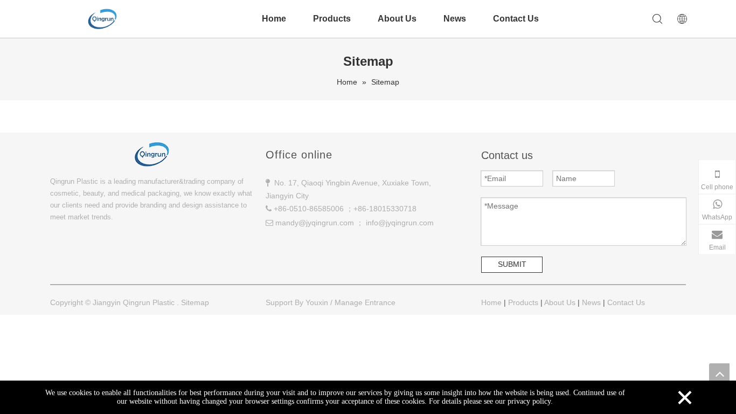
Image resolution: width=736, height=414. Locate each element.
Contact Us (516, 18)
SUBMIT (512, 264)
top (719, 373)
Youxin (316, 302)
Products (332, 18)
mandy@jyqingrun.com (314, 222)
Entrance (380, 302)
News (454, 18)
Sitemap (195, 302)
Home (274, 18)
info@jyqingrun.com (400, 222)
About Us (397, 18)
